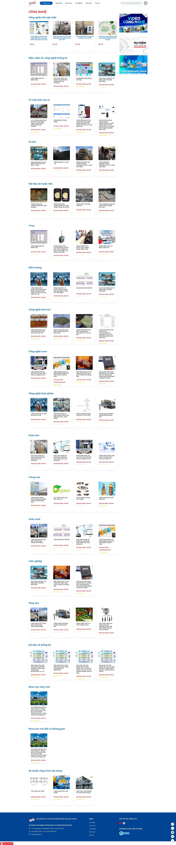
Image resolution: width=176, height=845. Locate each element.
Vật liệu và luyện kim (41, 183)
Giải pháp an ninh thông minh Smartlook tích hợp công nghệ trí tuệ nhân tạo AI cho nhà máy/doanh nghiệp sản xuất (106, 124)
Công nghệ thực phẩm (41, 393)
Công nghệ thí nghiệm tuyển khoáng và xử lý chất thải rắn (107, 164)
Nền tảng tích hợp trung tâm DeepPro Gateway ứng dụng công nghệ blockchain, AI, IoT (38, 668)
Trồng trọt (34, 477)
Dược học (34, 435)
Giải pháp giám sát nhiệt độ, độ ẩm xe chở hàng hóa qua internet (60, 458)
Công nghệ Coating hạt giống (83, 498)
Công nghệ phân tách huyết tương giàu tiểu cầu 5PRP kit (107, 457)
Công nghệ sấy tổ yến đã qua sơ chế (39, 414)
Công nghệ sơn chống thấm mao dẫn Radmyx (39, 205)
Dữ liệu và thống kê (40, 645)
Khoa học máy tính (39, 687)
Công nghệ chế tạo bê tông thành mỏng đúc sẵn (107, 205)
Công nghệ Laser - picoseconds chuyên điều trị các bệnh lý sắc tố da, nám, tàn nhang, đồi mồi (61, 249)
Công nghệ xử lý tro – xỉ (61, 163)
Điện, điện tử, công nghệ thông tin (48, 58)
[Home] (172, 824)
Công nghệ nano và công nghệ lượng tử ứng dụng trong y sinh (61, 374)
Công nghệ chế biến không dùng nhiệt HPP (106, 415)
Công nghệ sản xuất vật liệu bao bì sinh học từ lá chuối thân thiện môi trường (108, 38)
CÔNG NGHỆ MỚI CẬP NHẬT (42, 17)
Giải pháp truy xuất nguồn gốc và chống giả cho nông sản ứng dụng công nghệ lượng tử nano (106, 375)
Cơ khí (32, 141)
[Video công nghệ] (133, 23)
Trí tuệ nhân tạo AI (39, 100)
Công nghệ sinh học (40, 309)
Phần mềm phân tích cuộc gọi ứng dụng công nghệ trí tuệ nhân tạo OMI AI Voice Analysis (84, 123)
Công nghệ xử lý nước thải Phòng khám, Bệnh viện (82, 247)
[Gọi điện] (172, 828)
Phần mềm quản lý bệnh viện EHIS (105, 246)
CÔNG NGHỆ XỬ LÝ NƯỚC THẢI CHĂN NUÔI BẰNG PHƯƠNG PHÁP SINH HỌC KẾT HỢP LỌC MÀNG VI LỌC (38, 291)
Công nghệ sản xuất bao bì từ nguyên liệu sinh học (62, 37)
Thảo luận (88, 3)
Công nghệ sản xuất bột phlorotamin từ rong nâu (61, 331)
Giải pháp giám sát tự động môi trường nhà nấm (106, 79)
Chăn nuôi (34, 519)
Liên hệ (97, 3)
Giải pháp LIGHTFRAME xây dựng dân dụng (84, 792)
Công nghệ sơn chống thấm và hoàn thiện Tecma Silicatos (61, 205)
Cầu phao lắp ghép (37, 791)
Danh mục (46, 3)
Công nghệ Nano (38, 351)
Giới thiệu (59, 3)
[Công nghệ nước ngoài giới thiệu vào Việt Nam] (133, 65)
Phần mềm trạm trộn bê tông (83, 79)
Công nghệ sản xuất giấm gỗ (106, 498)
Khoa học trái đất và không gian (47, 728)
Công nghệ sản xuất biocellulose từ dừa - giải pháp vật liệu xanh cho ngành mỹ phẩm (39, 39)
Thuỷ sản (34, 603)
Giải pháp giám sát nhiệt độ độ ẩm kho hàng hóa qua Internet (61, 80)
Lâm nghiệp (35, 561)
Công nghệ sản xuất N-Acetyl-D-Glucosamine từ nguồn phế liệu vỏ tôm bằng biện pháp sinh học (106, 333)
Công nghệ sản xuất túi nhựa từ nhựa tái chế (85, 37)
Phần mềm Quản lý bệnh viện (37, 79)
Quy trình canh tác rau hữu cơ (61, 498)
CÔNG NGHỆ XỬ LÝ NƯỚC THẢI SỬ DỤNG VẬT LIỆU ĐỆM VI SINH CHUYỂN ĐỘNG (61, 290)
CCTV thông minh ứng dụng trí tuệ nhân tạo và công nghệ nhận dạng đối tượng (39, 123)
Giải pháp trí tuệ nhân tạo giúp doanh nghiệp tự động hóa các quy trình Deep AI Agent (107, 668)
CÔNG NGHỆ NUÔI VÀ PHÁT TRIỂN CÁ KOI (83, 624)
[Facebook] (172, 832)
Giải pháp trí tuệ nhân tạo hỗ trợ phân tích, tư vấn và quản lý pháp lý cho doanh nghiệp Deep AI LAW (84, 669)
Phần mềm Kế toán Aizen (60, 121)
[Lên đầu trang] (172, 840)
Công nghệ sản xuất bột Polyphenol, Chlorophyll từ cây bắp (83, 332)
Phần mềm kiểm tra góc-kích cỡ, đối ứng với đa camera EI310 (38, 373)
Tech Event (68, 3)
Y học (32, 225)
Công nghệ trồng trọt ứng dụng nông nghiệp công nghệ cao (38, 500)
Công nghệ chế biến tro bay (83, 204)
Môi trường (35, 267)
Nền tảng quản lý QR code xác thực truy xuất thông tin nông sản (84, 374)
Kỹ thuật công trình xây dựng (45, 770)
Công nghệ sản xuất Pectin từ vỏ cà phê (83, 414)
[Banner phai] (133, 44)
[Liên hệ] (172, 836)
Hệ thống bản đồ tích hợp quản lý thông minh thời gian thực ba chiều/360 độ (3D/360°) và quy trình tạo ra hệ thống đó (38, 711)
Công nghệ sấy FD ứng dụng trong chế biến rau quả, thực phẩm (61, 416)
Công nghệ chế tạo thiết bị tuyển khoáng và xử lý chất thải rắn (84, 164)
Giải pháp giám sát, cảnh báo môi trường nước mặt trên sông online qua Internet (106, 626)
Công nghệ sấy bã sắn (84, 288)
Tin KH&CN (78, 3)
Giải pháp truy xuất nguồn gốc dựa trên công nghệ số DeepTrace (61, 667)
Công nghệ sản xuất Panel (61, 792)
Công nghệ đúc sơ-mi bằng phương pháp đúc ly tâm (38, 163)
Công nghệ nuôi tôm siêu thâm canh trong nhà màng (38, 541)
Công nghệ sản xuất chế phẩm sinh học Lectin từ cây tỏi (38, 331)
